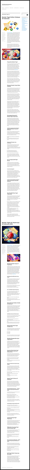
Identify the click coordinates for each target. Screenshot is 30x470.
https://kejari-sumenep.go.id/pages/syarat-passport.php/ (25, 25)
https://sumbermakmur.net (24, 28)
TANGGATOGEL (23, 20)
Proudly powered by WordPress (10, 467)
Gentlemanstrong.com (7, 4)
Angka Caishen (16, 69)
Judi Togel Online (3, 33)
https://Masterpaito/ (24, 30)
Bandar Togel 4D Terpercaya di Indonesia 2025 (10, 223)
